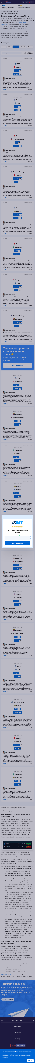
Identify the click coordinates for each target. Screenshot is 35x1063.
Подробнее (11, 1057)
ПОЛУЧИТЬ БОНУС (17, 543)
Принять (30, 1060)
